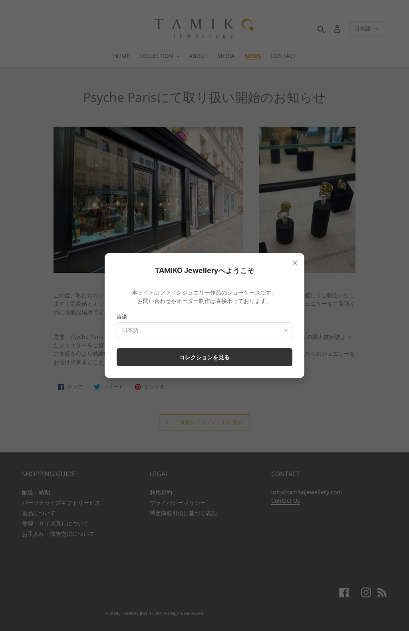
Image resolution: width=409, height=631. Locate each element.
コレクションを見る (204, 357)
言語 (122, 316)
